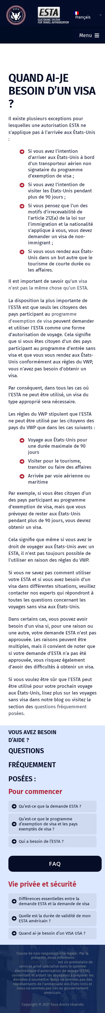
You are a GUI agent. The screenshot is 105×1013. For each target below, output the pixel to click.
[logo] (16, 7)
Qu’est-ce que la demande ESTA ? (50, 806)
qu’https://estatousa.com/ (35, 962)
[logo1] (53, 8)
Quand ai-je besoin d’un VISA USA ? (52, 933)
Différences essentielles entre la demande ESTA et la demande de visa (54, 901)
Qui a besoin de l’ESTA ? (41, 841)
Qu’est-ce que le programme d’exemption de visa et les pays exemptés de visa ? (48, 824)
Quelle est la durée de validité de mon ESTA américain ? (55, 918)
